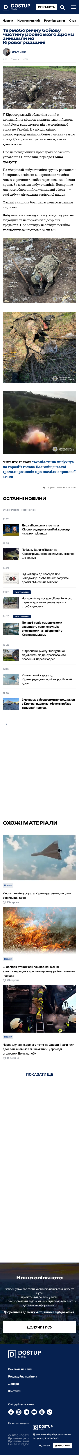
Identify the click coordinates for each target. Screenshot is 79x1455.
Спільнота (46, 7)
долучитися (39, 1327)
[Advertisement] (39, 774)
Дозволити (62, 1445)
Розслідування (54, 20)
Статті (73, 20)
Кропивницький (28, 20)
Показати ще (39, 1074)
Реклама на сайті (20, 1369)
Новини (8, 20)
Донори (13, 1384)
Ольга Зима (19, 51)
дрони (52, 487)
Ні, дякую (44, 1445)
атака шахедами (67, 487)
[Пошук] (61, 7)
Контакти (14, 1391)
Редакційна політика (22, 1376)
